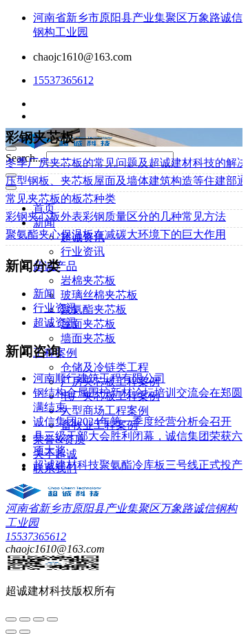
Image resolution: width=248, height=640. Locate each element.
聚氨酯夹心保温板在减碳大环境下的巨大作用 (116, 234)
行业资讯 (83, 251)
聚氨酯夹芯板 (94, 309)
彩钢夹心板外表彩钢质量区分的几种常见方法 (116, 216)
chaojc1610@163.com (82, 57)
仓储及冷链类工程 (105, 367)
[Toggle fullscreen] (38, 619)
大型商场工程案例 (105, 410)
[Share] (24, 619)
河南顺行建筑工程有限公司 (99, 378)
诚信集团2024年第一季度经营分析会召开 (132, 421)
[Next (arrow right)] (24, 632)
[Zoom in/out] (52, 619)
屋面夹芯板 (88, 324)
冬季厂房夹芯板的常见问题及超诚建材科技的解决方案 (124, 163)
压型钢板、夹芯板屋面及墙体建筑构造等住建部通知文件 (124, 180)
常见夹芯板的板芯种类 (61, 198)
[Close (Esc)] (11, 619)
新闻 (44, 293)
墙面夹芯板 (88, 338)
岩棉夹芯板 (88, 280)
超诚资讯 (55, 322)
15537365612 (63, 80)
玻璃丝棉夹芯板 (99, 295)
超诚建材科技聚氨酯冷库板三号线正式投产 (137, 465)
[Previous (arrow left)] (11, 632)
